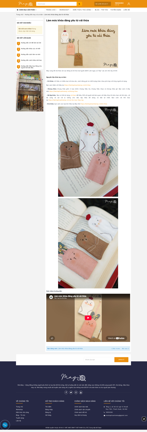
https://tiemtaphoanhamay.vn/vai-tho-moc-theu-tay (66, 100)
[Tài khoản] (129, 4)
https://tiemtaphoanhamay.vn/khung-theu (63, 91)
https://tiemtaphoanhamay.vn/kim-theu (93, 104)
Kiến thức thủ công (82, 10)
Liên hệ (127, 10)
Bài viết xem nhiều (24, 23)
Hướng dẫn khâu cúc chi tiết (30, 48)
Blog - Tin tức (101, 10)
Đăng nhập (49, 409)
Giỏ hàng (48, 415)
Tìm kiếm (48, 407)
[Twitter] (71, 392)
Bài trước (116, 348)
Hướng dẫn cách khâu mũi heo (31, 60)
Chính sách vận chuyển (82, 409)
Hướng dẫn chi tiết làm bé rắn (31, 43)
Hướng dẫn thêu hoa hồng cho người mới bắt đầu (31, 66)
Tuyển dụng (115, 10)
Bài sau (125, 348)
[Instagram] (76, 392)
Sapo (99, 427)
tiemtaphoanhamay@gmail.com (117, 415)
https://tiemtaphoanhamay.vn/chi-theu (77, 85)
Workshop (64, 10)
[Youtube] (81, 392)
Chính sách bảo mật (81, 407)
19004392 (109, 412)
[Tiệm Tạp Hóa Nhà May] (25, 4)
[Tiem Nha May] (29, 90)
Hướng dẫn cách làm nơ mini (30, 54)
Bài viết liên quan (24, 38)
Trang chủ (51, 10)
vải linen (73, 95)
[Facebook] (66, 392)
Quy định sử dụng (80, 415)
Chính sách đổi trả (80, 412)
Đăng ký (121, 359)
